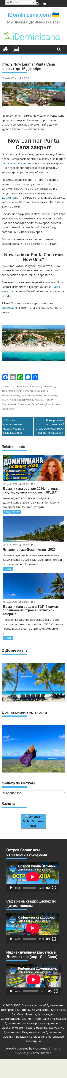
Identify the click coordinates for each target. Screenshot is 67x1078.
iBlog (6, 511)
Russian (14, 2)
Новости (9, 386)
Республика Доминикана (46, 404)
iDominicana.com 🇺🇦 (33, 15)
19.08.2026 (11, 483)
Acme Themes (42, 1053)
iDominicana (8, 390)
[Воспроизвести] (11, 888)
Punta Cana (22, 390)
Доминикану (10, 197)
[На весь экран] (54, 888)
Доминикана (50, 395)
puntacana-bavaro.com (16, 163)
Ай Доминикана (39, 390)
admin (25, 77)
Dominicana (49, 386)
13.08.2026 (11, 601)
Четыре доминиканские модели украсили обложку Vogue (14, 426)
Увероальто (8, 408)
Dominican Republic (30, 386)
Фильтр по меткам (18, 783)
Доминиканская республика (17, 399)
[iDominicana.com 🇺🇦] (5, 48)
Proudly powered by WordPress (27, 1048)
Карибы (39, 399)
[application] (32, 877)
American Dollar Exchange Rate (33, 821)
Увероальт (9, 307)
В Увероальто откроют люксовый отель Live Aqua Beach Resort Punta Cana (50, 426)
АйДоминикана (10, 395)
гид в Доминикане (31, 395)
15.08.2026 (11, 544)
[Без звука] (48, 888)
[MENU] (16, 49)
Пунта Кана (24, 404)
